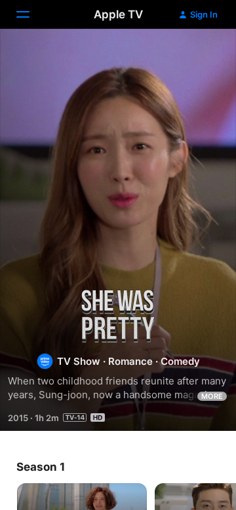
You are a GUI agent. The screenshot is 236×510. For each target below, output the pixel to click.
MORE (212, 396)
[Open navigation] (30, 14)
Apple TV (118, 14)
